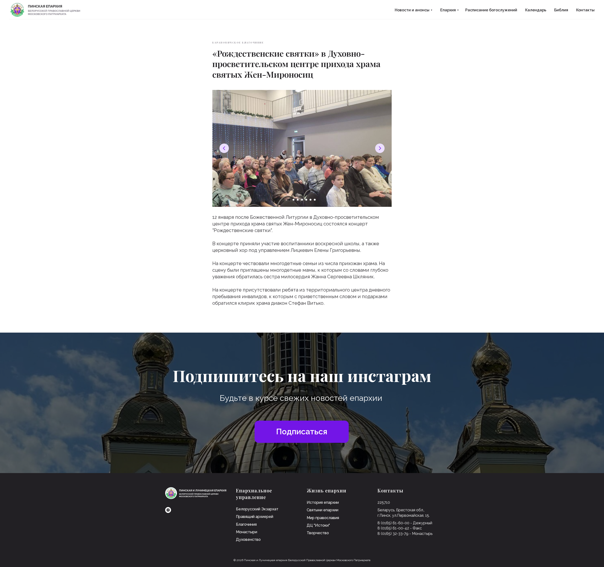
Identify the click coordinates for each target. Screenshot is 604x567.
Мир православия (323, 518)
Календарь (535, 10)
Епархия (448, 10)
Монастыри (246, 532)
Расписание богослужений (491, 10)
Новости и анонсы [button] (412, 10)
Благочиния (246, 524)
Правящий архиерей (254, 516)
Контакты (585, 10)
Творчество (318, 533)
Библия (561, 10)
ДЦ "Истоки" (318, 525)
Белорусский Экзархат (257, 509)
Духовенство (248, 539)
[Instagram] (168, 510)
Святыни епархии (322, 510)
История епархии (323, 502)
